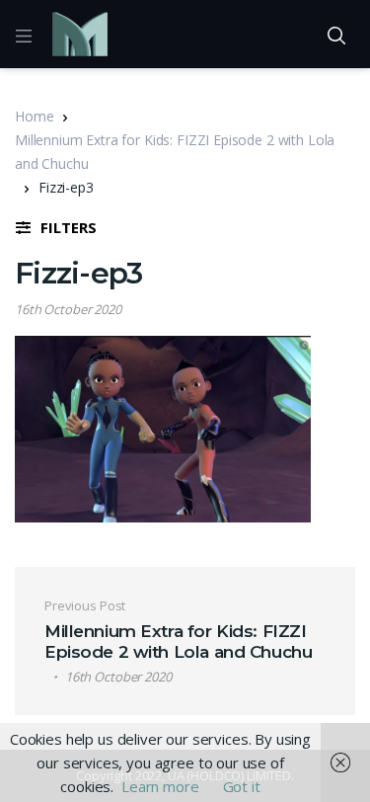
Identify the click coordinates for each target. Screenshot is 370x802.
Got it (241, 786)
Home (34, 116)
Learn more (160, 786)
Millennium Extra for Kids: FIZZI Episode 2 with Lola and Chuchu (174, 151)
